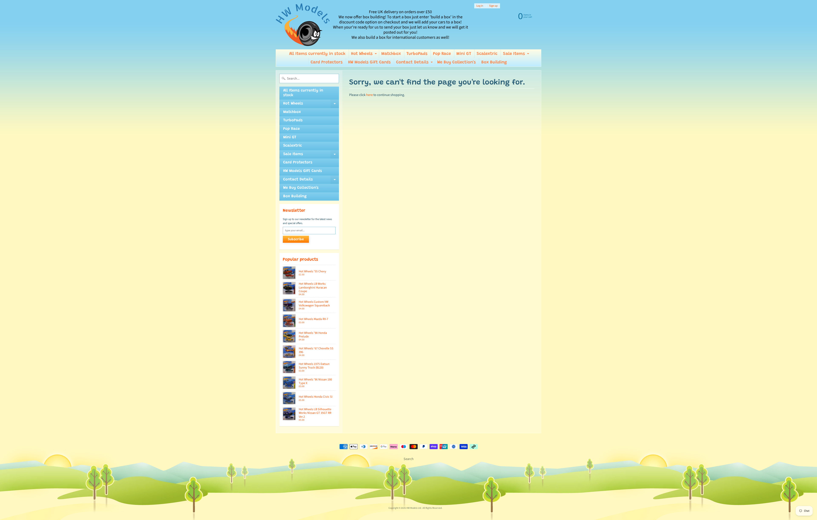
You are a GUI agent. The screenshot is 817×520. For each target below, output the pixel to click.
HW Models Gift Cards (369, 62)
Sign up (493, 5)
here (369, 95)
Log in (479, 5)
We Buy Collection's (456, 62)
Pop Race (442, 54)
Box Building (494, 62)
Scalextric (487, 54)
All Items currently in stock (317, 54)
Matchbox (391, 54)
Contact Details (415, 63)
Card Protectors (327, 62)
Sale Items (516, 55)
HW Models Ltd (413, 508)
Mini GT (463, 54)
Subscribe (296, 239)
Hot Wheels (364, 55)
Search (409, 459)
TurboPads (416, 54)
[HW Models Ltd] (303, 24)
